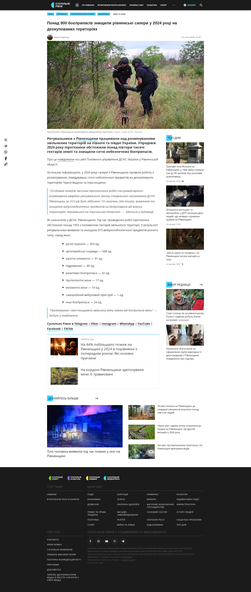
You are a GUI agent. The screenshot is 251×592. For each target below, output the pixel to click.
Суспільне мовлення (59, 549)
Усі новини (88, 5)
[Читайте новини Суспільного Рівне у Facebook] (90, 541)
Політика (93, 519)
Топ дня (181, 524)
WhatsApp (127, 324)
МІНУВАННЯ (62, 14)
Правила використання (61, 554)
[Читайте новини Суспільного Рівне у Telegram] (123, 541)
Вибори (151, 499)
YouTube (144, 324)
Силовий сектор (157, 512)
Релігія (121, 519)
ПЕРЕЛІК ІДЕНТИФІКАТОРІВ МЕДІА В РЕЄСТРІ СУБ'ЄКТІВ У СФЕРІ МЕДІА (63, 577)
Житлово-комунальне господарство (160, 505)
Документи (54, 569)
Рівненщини (87, 138)
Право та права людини (96, 513)
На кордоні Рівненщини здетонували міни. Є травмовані (112, 371)
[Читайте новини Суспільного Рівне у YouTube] (107, 541)
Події (90, 494)
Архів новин (54, 544)
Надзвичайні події (188, 499)
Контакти (53, 539)
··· (173, 5)
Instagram (109, 324)
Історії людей (185, 512)
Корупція (122, 494)
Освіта (121, 499)
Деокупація (104, 14)
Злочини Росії (155, 519)
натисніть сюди (128, 559)
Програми (53, 564)
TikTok (68, 329)
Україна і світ (137, 5)
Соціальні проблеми (189, 519)
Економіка (94, 499)
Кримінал (152, 494)
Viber (94, 324)
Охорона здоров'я (128, 504)
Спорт (163, 5)
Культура (152, 5)
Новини (52, 494)
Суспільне (126, 557)
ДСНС (51, 14)
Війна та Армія (119, 14)
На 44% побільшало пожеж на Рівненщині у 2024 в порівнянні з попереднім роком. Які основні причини (109, 351)
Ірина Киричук (61, 37)
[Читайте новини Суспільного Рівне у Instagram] (98, 541)
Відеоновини (155, 524)
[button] (5, 139)
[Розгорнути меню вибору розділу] (77, 5)
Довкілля (93, 504)
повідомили (66, 159)
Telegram (81, 324)
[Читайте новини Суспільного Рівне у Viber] (115, 541)
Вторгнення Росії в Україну (112, 5)
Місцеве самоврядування (127, 513)
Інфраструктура (186, 504)
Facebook (54, 329)
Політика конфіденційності (64, 559)
